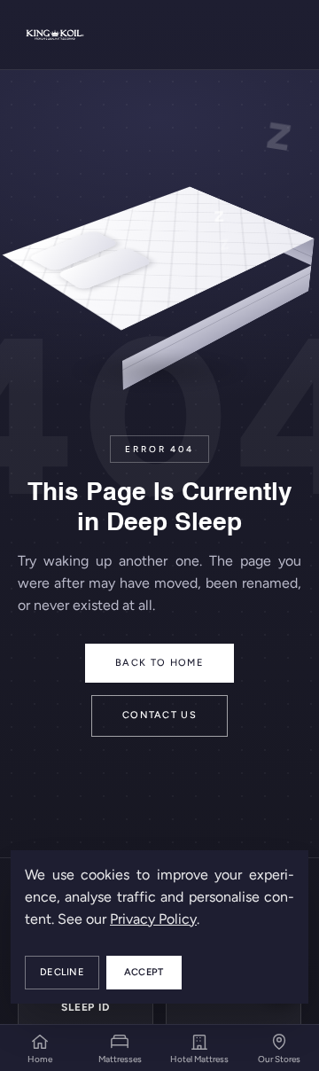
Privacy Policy (153, 919)
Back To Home (159, 662)
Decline (62, 972)
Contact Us (159, 715)
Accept (144, 972)
